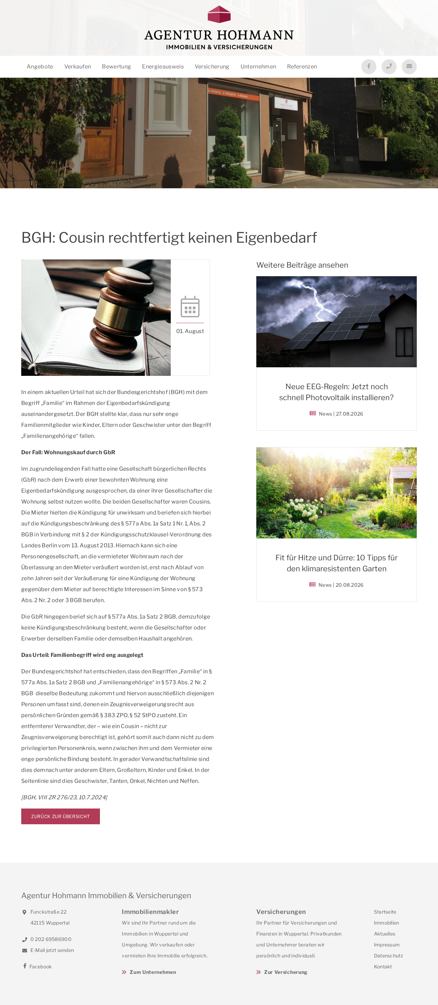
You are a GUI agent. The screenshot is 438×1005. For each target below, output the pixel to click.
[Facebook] (368, 66)
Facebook (40, 966)
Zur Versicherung (286, 972)
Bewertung (116, 66)
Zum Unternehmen (153, 972)
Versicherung (212, 66)
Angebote (40, 66)
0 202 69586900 (50, 939)
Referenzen (302, 66)
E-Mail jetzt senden (51, 950)
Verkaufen (77, 66)
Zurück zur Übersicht (60, 816)
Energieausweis (162, 66)
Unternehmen (258, 66)
